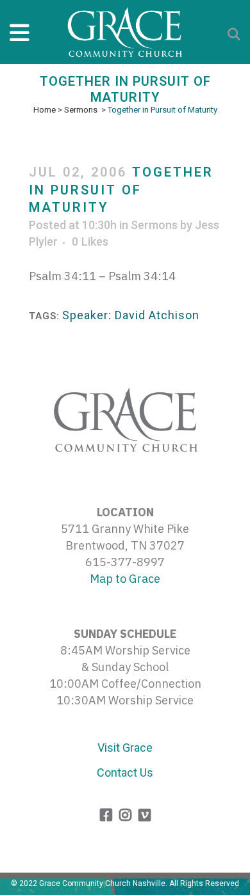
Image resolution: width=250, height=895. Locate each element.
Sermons (80, 110)
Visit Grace (125, 747)
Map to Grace (125, 578)
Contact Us (125, 772)
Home (44, 110)
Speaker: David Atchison (130, 315)
